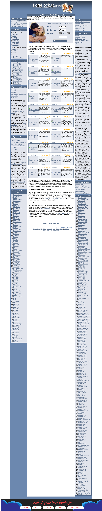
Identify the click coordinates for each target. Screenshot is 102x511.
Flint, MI (80, 394)
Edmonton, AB (82, 346)
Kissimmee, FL (82, 333)
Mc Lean (15, 282)
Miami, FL (81, 214)
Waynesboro (17, 255)
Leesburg (16, 244)
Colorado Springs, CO (84, 252)
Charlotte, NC (82, 223)
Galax (15, 295)
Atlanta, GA (81, 217)
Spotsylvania (17, 271)
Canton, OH (81, 491)
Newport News (17, 199)
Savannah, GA (82, 330)
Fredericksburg (17, 208)
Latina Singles (17, 66)
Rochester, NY (82, 273)
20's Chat (13, 89)
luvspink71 (32, 91)
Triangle (14, 37)
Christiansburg (17, 270)
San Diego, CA (82, 222)
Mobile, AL (81, 343)
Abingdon (16, 277)
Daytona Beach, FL (84, 493)
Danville (15, 225)
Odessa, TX (81, 379)
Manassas (15, 45)
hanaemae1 (32, 53)
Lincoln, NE (81, 367)
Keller (15, 247)
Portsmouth (16, 213)
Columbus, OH (82, 228)
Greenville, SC (82, 359)
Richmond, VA (82, 291)
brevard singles (80, 30)
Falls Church (17, 231)
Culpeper (15, 256)
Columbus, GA (82, 350)
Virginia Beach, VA (83, 280)
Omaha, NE (81, 279)
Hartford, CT (81, 461)
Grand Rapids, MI (83, 327)
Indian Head (15, 39)
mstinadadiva (32, 129)
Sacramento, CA (83, 244)
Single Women (17, 75)
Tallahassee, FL (83, 362)
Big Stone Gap (17, 339)
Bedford (15, 300)
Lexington (16, 319)
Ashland (15, 312)
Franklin (15, 322)
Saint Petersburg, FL (84, 321)
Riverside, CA (82, 300)
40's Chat (13, 90)
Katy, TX (80, 442)
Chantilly (15, 279)
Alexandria (16, 202)
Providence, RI (82, 446)
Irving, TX (81, 371)
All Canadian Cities (17, 58)
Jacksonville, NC (83, 460)
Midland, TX (81, 452)
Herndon (15, 237)
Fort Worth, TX (82, 235)
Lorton (14, 36)
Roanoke (15, 204)
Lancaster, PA (82, 487)
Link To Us (66, 229)
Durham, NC (81, 409)
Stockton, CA (82, 331)
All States (15, 56)
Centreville (16, 252)
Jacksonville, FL (83, 220)
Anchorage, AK (82, 398)
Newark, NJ (81, 340)
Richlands (16, 333)
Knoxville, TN (82, 292)
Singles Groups (15, 140)
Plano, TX (81, 464)
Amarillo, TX (82, 368)
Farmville (16, 309)
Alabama (15, 49)
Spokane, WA (82, 307)
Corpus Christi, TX (83, 324)
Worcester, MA (82, 467)
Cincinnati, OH (82, 247)
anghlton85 (55, 104)
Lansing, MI (81, 395)
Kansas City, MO (83, 261)
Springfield (15, 42)
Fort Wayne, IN (82, 334)
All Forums (14, 149)
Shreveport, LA (82, 355)
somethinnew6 (56, 66)
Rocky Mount (17, 286)
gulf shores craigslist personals (18, 163)
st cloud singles (80, 189)
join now (66, 180)
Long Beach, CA (83, 286)
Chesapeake (17, 201)
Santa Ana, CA (82, 425)
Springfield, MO (82, 316)
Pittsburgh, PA (82, 258)
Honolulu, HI (81, 416)
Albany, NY (81, 428)
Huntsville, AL (82, 407)
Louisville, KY (82, 237)
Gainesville (16, 307)
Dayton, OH (81, 277)
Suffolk (15, 223)
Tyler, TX (81, 479)
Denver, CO (81, 226)
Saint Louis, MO (83, 240)
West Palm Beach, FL (84, 315)
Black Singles (17, 64)
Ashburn (15, 243)
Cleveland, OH (82, 234)
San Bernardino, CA (84, 361)
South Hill (16, 330)
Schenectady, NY (83, 410)
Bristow (15, 328)
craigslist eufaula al (46, 208)
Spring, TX (81, 370)
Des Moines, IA (82, 364)
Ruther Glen (16, 316)
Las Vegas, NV (82, 207)
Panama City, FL (83, 481)
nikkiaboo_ (55, 91)
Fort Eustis (16, 318)
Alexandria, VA (82, 470)
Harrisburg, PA (82, 458)
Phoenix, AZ (81, 213)
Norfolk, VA (81, 304)
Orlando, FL (81, 216)
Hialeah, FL (81, 391)
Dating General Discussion (18, 142)
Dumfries (15, 34)
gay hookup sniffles (81, 141)
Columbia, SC (82, 297)
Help (54, 229)
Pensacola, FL (82, 322)
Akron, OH (81, 336)
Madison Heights (18, 297)
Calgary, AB (81, 352)
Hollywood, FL (82, 309)
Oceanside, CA (82, 448)
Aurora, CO (81, 306)
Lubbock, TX (82, 344)
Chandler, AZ (82, 469)
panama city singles (81, 186)
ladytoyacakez (56, 155)
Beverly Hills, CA (83, 401)
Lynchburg (16, 216)
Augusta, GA (82, 337)
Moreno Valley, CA (83, 455)
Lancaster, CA (82, 430)
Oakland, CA (82, 385)
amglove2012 (32, 117)
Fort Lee (15, 280)
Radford (15, 276)
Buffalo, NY (81, 267)
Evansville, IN (82, 397)
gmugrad (54, 129)
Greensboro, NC (83, 319)
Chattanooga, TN (83, 376)
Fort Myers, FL (82, 400)
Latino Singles (17, 67)
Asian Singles (17, 63)
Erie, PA (80, 454)
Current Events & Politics (18, 146)
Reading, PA (82, 415)
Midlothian (16, 234)
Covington (16, 325)
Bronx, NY (81, 211)
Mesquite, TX (82, 434)
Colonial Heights (18, 268)
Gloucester (16, 303)
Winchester (16, 219)
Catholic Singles (18, 69)
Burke (15, 298)
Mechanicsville (17, 250)
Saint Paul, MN (82, 274)
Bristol (15, 249)
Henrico (15, 211)
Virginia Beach (17, 195)
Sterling (15, 232)
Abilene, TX (81, 482)
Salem (15, 265)
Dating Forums (46, 230)
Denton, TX (81, 488)
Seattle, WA (81, 276)
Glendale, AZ (82, 339)
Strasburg (16, 327)
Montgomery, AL (83, 388)
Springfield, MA (82, 427)
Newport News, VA (83, 380)
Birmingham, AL (83, 283)
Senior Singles (17, 81)
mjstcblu (31, 66)
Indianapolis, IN (82, 219)
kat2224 (31, 168)
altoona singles (79, 42)
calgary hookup (56, 194)
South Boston (17, 291)
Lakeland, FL (82, 341)
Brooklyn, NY (82, 202)
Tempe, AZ (81, 404)
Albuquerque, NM (83, 271)
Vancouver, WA (82, 356)
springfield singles (80, 28)
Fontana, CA (82, 457)
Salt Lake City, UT (83, 256)
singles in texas (80, 37)
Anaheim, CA (82, 353)
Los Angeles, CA (83, 199)
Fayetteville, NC (83, 310)
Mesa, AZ (81, 270)
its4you (54, 53)
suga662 (54, 142)
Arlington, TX (82, 282)
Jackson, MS (82, 365)
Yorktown (16, 262)
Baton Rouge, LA (83, 295)
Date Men (16, 76)
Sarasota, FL (82, 431)
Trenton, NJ (81, 440)
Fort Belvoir (15, 43)
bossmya (31, 79)
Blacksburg (16, 264)
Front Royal (16, 253)
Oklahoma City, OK (84, 232)
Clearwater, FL (82, 466)
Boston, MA (81, 303)
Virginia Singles (36, 229)
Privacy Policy (59, 229)
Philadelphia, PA (83, 208)
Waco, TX (81, 413)
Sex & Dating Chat (16, 144)
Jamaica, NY (82, 436)
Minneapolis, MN (83, 243)
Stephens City (17, 294)
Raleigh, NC (81, 289)
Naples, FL (81, 451)
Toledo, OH (81, 301)
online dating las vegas (82, 187)
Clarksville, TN (82, 374)
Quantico (15, 40)
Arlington (15, 214)
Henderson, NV (82, 382)
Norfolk (15, 198)
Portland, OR (82, 253)
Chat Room (14, 147)
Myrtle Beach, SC (83, 445)
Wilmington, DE (82, 484)
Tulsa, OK (81, 259)
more (47, 61)
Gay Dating (16, 82)
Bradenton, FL (82, 443)
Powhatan (16, 306)
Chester (15, 240)
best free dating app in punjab (53, 198)
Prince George (17, 324)
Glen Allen (16, 258)
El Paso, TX (81, 255)
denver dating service (81, 25)
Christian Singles (18, 70)
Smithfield (16, 321)
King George (17, 292)
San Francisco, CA (83, 298)
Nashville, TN (82, 285)
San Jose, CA (82, 265)
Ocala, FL (81, 383)
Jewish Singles (17, 72)
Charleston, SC (82, 478)
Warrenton (16, 285)
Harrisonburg (17, 226)
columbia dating (80, 35)
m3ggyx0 (54, 79)
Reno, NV (81, 349)
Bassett (15, 341)
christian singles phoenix (82, 22)
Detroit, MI (81, 241)
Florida (14, 50)
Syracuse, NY (82, 373)
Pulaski (15, 310)
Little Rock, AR (82, 392)
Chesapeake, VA (83, 449)
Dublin (15, 340)
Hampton (16, 205)
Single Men (16, 73)
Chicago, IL (81, 201)
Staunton (16, 246)
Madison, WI (82, 433)
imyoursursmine (33, 104)
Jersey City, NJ (82, 406)
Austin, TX (81, 225)
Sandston (16, 315)
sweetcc (31, 142)
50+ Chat (13, 92)
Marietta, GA (82, 347)
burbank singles (80, 39)
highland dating (79, 184)
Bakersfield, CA (82, 262)
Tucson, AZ (81, 246)
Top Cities (43, 229)
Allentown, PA (82, 463)
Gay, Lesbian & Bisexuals (18, 94)
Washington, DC (83, 264)
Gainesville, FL (82, 422)
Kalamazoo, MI (82, 494)
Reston (15, 238)
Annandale (16, 267)
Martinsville (16, 259)
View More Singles (51, 223)
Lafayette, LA (82, 439)
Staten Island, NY (83, 328)
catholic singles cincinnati (83, 40)
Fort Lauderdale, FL (84, 249)
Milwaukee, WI (82, 238)
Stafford (15, 228)
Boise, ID (81, 389)
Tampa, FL (81, 231)
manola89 (54, 168)
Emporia (15, 313)
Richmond (16, 196)
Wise (14, 331)
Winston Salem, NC (84, 386)
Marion (15, 289)
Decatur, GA (81, 377)
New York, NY (82, 204)
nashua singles (79, 27)
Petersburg (16, 220)
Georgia (14, 52)
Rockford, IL (81, 424)
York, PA (80, 437)
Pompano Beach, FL (84, 318)
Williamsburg (17, 229)
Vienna (15, 274)
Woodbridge (16, 207)
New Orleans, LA (83, 313)
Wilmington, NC (82, 412)
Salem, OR (81, 418)
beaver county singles (82, 193)
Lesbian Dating (17, 84)
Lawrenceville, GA (83, 421)
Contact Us (49, 229)
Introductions (14, 139)
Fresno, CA (81, 268)
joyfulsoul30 (55, 117)
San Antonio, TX (83, 205)
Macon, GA (81, 473)
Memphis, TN (82, 229)
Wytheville (16, 301)
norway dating (79, 23)
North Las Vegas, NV (84, 419)
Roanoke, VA (82, 472)
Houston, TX (82, 198)
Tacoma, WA (82, 294)
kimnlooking (32, 155)
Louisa (15, 337)
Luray (15, 334)
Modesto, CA (82, 358)
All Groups (14, 97)
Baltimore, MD (82, 250)
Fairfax (15, 217)
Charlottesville (17, 222)
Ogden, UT (81, 476)
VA (49, 53)
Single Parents (17, 79)
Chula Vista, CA (83, 490)
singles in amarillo (80, 44)
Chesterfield (16, 261)
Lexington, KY (82, 325)
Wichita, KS (81, 288)
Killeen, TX (81, 312)
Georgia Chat (14, 96)
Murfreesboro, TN (83, 475)
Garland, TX (81, 403)
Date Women (17, 78)
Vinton (15, 283)
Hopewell (16, 241)
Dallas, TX (81, 210)
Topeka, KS (81, 485)
